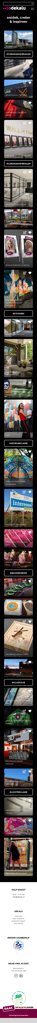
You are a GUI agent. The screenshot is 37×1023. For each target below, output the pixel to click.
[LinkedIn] (21, 976)
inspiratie (18, 916)
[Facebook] (16, 976)
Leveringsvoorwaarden (18, 1015)
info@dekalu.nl (18, 897)
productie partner (18, 921)
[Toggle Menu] (32, 9)
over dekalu (18, 923)
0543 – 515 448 (19, 894)
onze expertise (18, 918)
